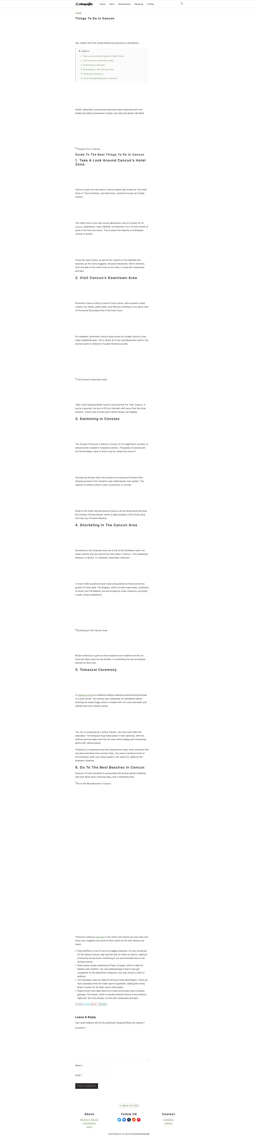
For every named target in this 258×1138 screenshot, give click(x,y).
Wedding (138, 4)
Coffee (150, 4)
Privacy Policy (89, 1120)
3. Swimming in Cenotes (93, 65)
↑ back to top (129, 1106)
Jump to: (85, 51)
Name (79, 1065)
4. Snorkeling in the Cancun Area (97, 69)
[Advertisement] (112, 31)
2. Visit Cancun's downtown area (97, 60)
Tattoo (102, 4)
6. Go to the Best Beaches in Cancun (99, 78)
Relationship (124, 4)
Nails (112, 4)
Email (78, 1075)
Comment (81, 1028)
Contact (168, 1120)
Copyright (89, 1123)
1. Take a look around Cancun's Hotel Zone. (102, 56)
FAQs (89, 1127)
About (169, 1123)
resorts (78, 226)
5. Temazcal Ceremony (92, 74)
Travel (78, 13)
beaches (100, 937)
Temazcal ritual (84, 695)
